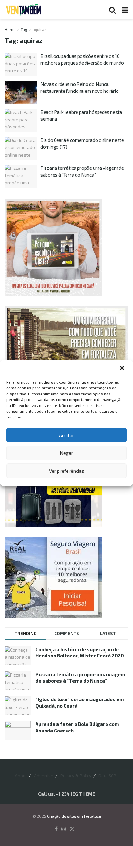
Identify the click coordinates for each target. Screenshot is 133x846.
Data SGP (107, 775)
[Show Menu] (125, 9)
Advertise (43, 775)
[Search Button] (112, 9)
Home (10, 29)
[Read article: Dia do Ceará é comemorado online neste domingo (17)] (21, 148)
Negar (66, 453)
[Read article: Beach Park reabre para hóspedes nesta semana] (21, 120)
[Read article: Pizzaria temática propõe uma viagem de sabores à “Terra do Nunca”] (21, 176)
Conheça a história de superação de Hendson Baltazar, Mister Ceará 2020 (80, 652)
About (21, 775)
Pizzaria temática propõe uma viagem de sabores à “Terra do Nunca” (80, 677)
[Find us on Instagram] (63, 829)
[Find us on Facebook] (56, 829)
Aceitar (66, 435)
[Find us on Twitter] (72, 829)
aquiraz (39, 29)
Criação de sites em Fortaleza (74, 816)
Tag (24, 29)
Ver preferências (66, 471)
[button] (123, 369)
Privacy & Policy (75, 775)
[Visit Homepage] (23, 9)
